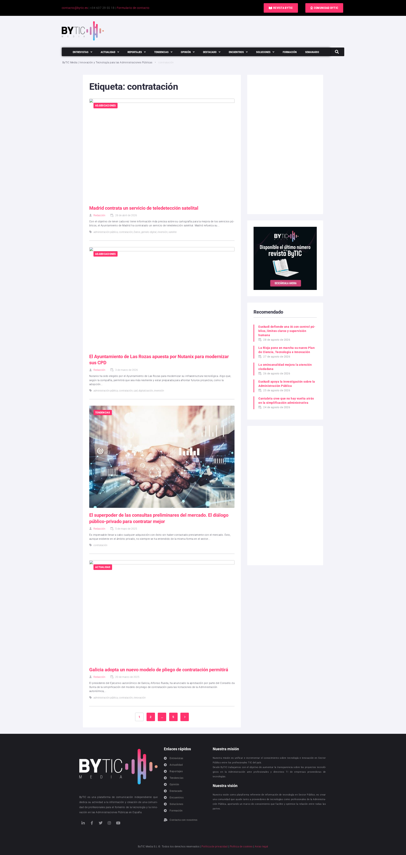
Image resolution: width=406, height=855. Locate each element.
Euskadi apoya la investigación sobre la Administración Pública (286, 383)
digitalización (146, 390)
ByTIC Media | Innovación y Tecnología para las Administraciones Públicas (107, 62)
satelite (173, 232)
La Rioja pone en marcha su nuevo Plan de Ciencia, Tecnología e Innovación (286, 350)
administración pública (105, 232)
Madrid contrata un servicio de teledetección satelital (143, 208)
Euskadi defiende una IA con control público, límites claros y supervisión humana (286, 331)
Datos (137, 232)
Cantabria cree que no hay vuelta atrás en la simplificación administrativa (286, 400)
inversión (162, 232)
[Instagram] (109, 823)
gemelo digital (148, 232)
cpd (135, 390)
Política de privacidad (215, 846)
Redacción (99, 215)
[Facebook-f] (92, 823)
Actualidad (102, 567)
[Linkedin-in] (83, 823)
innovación (139, 697)
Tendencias (102, 412)
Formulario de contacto (133, 8)
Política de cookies (241, 846)
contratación (126, 232)
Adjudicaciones (105, 105)
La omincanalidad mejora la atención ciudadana (285, 367)
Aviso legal (261, 846)
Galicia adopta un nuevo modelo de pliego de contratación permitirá (158, 669)
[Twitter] (100, 823)
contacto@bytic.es (75, 8)
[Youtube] (118, 823)
